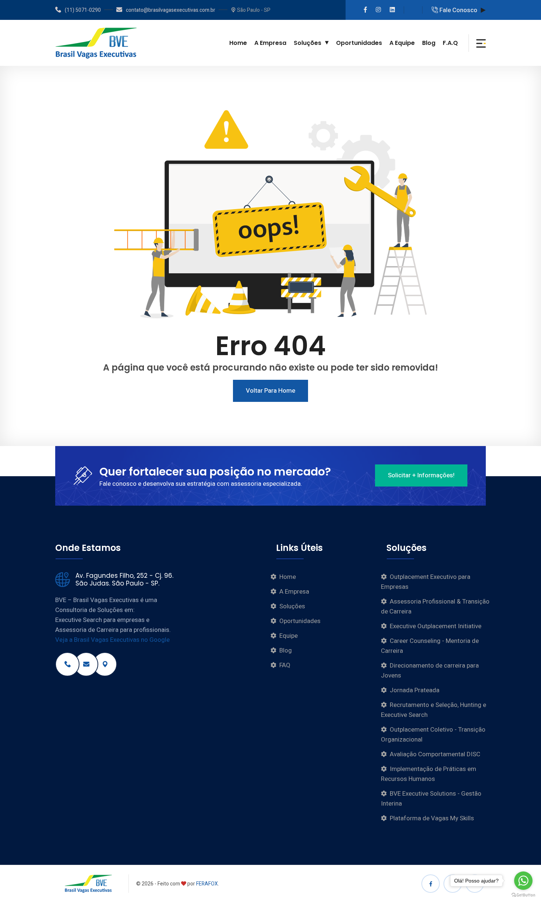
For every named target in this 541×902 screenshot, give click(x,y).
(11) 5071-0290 (83, 10)
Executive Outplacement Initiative (435, 626)
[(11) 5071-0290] (67, 664)
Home (238, 43)
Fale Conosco (457, 10)
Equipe (288, 635)
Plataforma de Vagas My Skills (432, 818)
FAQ (284, 665)
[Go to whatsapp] (523, 880)
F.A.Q (450, 43)
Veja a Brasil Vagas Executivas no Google (112, 639)
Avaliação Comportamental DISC (435, 754)
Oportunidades (359, 43)
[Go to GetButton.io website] (523, 894)
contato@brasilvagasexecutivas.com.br (170, 10)
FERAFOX (207, 884)
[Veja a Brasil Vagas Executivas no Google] (105, 664)
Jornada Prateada (414, 690)
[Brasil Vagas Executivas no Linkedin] (392, 10)
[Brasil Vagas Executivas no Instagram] (378, 10)
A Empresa (270, 43)
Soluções (307, 43)
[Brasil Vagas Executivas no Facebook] (365, 10)
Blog (428, 43)
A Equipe (402, 43)
